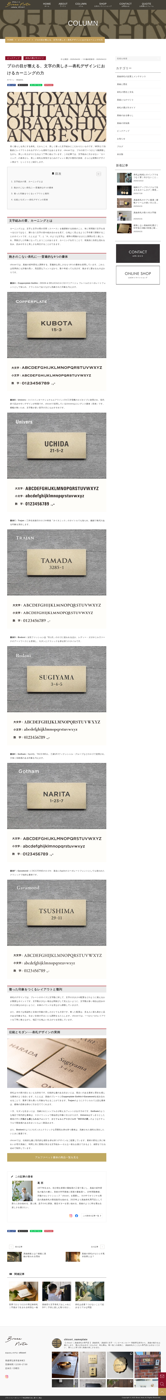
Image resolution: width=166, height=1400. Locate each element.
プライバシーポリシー (13, 1398)
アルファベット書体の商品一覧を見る (57, 1157)
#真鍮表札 (19, 80)
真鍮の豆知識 (123, 123)
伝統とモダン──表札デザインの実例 (31, 200)
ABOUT (63, 4)
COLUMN (81, 4)
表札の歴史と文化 (125, 92)
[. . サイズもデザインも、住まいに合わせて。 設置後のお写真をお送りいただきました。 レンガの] (148, 1365)
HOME (47, 4)
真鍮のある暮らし (125, 115)
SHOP (103, 4)
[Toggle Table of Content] (97, 174)
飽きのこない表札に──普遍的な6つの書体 (33, 188)
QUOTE (147, 4)
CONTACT (125, 4)
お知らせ (121, 139)
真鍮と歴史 (122, 84)
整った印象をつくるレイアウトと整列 (31, 194)
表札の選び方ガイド (34, 58)
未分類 (120, 154)
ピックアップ (13, 58)
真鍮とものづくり (125, 100)
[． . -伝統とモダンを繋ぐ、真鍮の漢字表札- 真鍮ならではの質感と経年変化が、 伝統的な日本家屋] (92, 1365)
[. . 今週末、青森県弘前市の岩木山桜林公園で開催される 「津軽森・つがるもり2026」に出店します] (65, 1365)
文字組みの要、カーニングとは (28, 182)
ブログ (120, 146)
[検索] (158, 58)
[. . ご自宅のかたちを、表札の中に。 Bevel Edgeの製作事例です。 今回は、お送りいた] (120, 1365)
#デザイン (10, 80)
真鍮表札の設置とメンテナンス (131, 76)
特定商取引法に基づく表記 (32, 1398)
